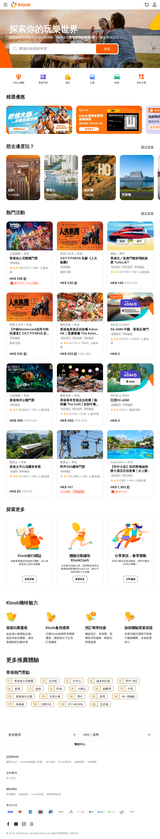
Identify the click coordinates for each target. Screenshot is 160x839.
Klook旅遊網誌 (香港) (31, 761)
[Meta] (8, 824)
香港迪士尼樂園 (23, 680)
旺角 (59, 688)
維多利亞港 (103, 680)
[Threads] (32, 824)
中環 (130, 688)
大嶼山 (82, 688)
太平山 (77, 680)
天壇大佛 (54, 696)
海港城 (20, 704)
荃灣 (102, 696)
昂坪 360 (131, 680)
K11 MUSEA (75, 704)
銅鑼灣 (107, 688)
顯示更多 (147, 147)
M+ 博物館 (128, 696)
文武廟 (104, 704)
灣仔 (80, 696)
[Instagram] (24, 824)
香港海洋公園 (24, 696)
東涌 (17, 688)
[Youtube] (16, 824)
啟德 (38, 688)
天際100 (46, 704)
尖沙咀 (53, 680)
